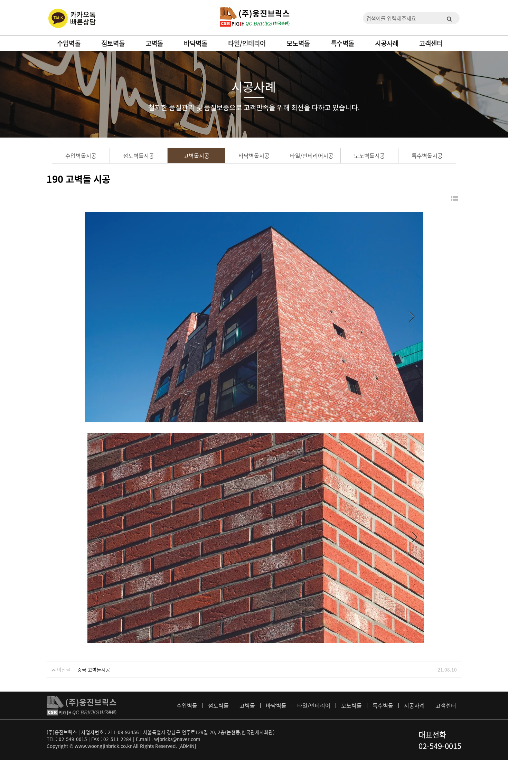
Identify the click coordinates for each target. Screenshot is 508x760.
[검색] (449, 18)
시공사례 (386, 43)
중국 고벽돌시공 (93, 669)
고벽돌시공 (196, 155)
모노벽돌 (298, 43)
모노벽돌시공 (369, 155)
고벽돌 (154, 43)
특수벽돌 (342, 43)
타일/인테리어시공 (311, 155)
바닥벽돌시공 (254, 155)
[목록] (454, 199)
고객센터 (431, 43)
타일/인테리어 (247, 43)
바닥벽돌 (195, 43)
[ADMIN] (187, 745)
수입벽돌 (69, 43)
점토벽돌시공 (138, 155)
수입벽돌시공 (80, 155)
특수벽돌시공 (427, 155)
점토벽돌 (113, 43)
